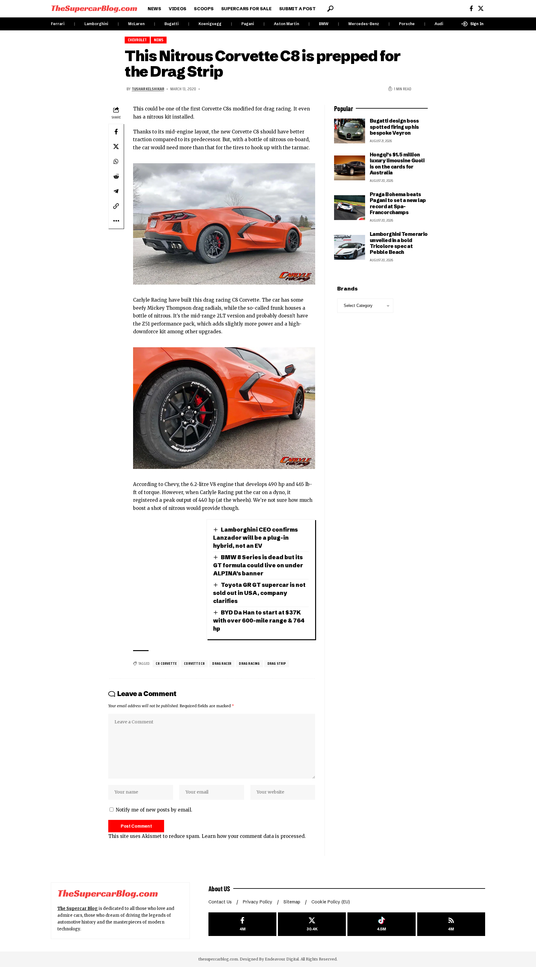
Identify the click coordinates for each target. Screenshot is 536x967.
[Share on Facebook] (116, 131)
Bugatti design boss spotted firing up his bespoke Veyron (394, 127)
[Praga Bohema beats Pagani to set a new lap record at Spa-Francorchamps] (349, 207)
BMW (323, 23)
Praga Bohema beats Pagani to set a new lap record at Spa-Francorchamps (398, 203)
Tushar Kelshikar (148, 88)
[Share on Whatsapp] (116, 161)
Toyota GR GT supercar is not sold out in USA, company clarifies (259, 593)
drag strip (276, 663)
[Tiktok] (381, 924)
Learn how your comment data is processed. (254, 836)
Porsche (407, 23)
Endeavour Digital (282, 959)
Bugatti (171, 23)
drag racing (249, 663)
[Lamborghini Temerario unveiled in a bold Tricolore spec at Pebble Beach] (349, 247)
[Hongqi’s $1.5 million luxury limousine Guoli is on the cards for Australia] (349, 167)
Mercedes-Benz (363, 23)
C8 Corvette (166, 663)
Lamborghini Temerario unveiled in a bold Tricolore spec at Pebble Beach (399, 243)
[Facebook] (471, 8)
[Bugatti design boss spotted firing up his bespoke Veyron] (349, 131)
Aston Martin (286, 23)
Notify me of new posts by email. (154, 810)
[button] (330, 8)
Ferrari (58, 23)
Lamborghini (96, 23)
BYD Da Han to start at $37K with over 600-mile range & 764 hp (259, 620)
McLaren (136, 23)
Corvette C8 (194, 663)
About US (219, 888)
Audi (439, 23)
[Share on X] (116, 146)
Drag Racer (221, 663)
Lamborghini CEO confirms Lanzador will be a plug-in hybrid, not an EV (255, 537)
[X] (480, 8)
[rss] (451, 924)
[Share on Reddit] (116, 176)
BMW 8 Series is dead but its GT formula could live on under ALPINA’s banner (258, 565)
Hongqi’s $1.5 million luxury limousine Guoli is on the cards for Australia (397, 163)
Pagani (247, 23)
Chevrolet (137, 40)
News (159, 40)
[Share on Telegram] (116, 191)
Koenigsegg (210, 23)
